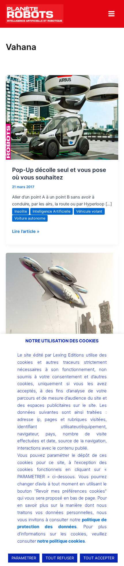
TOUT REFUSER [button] (60, 558)
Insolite (20, 211)
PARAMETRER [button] (24, 558)
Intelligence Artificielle (51, 211)
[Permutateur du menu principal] (111, 14)
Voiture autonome (29, 218)
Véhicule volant (89, 211)
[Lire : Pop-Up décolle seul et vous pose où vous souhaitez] (62, 117)
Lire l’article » (26, 231)
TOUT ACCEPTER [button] (98, 558)
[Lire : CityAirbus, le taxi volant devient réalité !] (62, 295)
